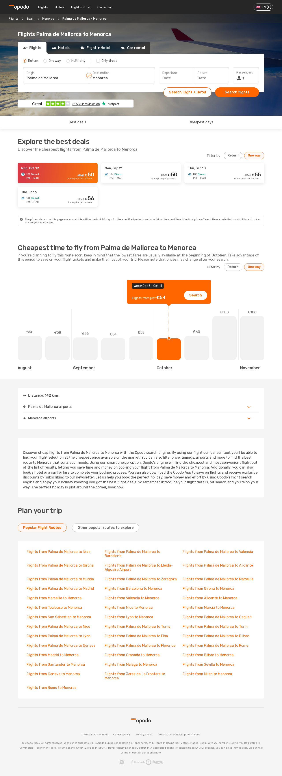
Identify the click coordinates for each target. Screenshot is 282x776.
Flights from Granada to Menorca (132, 655)
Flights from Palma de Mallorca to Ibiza (58, 552)
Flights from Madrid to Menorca (52, 655)
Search (195, 295)
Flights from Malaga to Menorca (131, 664)
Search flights (237, 92)
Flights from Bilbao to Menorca (208, 655)
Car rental (104, 7)
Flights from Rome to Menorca (51, 688)
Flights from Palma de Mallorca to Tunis (137, 626)
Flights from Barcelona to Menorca (133, 588)
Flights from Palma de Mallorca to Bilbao (216, 636)
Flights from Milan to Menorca (207, 674)
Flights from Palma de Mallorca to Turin (215, 626)
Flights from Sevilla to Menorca (208, 664)
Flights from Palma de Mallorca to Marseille (218, 579)
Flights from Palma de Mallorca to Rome (215, 645)
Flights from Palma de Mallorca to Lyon (58, 636)
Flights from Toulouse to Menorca (54, 607)
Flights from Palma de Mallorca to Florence (140, 645)
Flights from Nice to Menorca (129, 607)
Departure (169, 73)
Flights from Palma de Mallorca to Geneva (60, 645)
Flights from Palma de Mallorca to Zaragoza (141, 579)
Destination (101, 73)
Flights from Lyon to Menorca (129, 617)
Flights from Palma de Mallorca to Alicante (218, 565)
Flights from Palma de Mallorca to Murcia (60, 579)
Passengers (244, 72)
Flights (43, 7)
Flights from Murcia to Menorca (208, 607)
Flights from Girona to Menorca (208, 588)
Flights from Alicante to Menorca (210, 598)
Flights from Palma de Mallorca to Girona (60, 565)
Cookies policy (121, 734)
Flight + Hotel (80, 7)
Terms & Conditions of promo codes (178, 734)
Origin (31, 73)
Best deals (77, 122)
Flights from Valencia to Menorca (132, 598)
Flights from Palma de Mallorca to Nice (58, 626)
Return (203, 73)
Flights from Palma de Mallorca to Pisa (136, 636)
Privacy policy (144, 734)
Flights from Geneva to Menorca (53, 674)
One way (254, 155)
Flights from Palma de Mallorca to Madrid (60, 588)
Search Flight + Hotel (187, 92)
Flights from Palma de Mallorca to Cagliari (217, 617)
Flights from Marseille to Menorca (54, 598)
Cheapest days (201, 122)
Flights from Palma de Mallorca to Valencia (218, 552)
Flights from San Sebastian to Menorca (58, 617)
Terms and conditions (95, 734)
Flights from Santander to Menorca (55, 664)
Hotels (59, 7)
